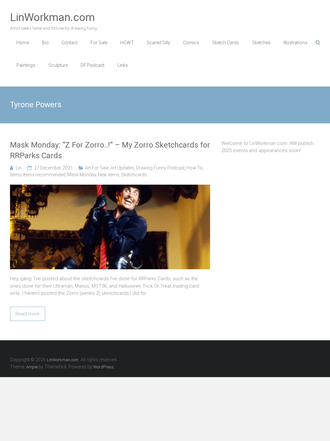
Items (15, 174)
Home (22, 42)
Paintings (25, 65)
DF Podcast (92, 65)
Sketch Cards (225, 42)
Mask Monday (81, 174)
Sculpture (58, 65)
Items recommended (44, 174)
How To (195, 167)
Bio (45, 42)
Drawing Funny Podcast (160, 167)
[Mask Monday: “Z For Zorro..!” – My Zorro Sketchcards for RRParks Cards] (110, 188)
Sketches (261, 42)
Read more (27, 314)
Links (122, 65)
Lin (19, 167)
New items (108, 174)
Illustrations (295, 42)
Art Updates (122, 167)
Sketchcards (134, 174)
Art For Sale (97, 167)
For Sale (99, 42)
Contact (70, 42)
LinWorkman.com (52, 17)
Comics (191, 42)
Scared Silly (158, 42)
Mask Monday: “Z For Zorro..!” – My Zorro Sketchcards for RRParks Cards (110, 150)
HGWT (127, 42)
